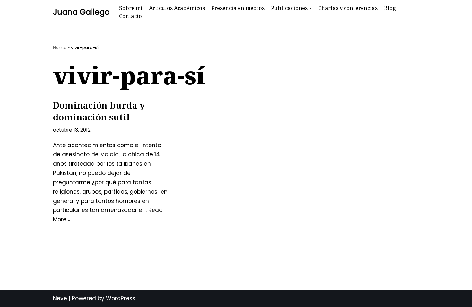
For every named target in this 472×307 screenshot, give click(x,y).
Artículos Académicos (177, 8)
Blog (390, 8)
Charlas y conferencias (348, 8)
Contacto (130, 16)
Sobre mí (131, 8)
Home (59, 47)
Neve (60, 298)
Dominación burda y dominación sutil (99, 111)
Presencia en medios (238, 8)
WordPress (120, 298)
